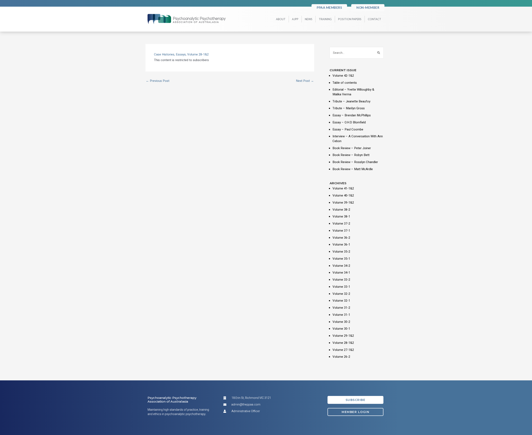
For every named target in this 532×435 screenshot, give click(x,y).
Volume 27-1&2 (343, 350)
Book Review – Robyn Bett (350, 155)
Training (325, 19)
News (308, 19)
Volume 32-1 (341, 300)
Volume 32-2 (341, 293)
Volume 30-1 (341, 328)
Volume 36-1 (341, 244)
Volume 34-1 (341, 272)
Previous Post (157, 80)
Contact (374, 19)
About (281, 19)
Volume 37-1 (341, 230)
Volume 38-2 (341, 209)
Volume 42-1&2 (343, 75)
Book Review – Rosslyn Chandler (355, 162)
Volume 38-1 (341, 216)
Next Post (305, 80)
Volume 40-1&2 (343, 195)
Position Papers (349, 19)
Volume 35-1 (341, 258)
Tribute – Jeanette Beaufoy (351, 101)
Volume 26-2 (341, 356)
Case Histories (164, 54)
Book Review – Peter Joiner (351, 148)
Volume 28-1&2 (198, 54)
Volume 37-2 (341, 223)
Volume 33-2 (341, 279)
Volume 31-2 (341, 307)
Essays (181, 54)
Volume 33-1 (341, 286)
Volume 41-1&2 (343, 188)
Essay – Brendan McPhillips (351, 115)
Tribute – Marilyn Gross (348, 108)
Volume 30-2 (341, 321)
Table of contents (344, 82)
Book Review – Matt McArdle (352, 169)
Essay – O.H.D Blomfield (349, 122)
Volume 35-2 (341, 251)
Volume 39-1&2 (343, 202)
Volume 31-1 (341, 314)
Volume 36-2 (341, 237)
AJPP (295, 19)
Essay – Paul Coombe (347, 129)
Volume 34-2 (341, 265)
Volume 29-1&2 (343, 335)
